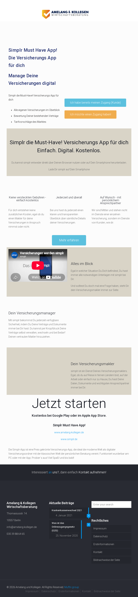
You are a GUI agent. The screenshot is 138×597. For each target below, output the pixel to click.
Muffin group (71, 587)
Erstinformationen (103, 544)
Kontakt (97, 552)
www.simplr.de (69, 439)
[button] (95, 103)
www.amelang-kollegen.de (69, 432)
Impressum (100, 528)
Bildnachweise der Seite (106, 560)
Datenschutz (100, 536)
